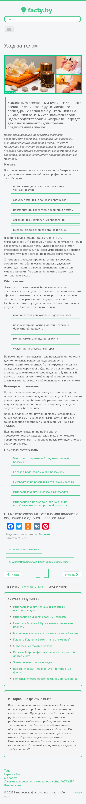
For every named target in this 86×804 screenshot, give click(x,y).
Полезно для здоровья (24, 549)
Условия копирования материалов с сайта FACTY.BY (39, 781)
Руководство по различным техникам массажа (43, 481)
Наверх (77, 792)
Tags (7, 770)
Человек (44, 534)
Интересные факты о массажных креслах (40, 491)
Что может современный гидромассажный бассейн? (41, 460)
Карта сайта (12, 774)
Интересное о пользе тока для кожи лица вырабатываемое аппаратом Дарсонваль (40, 503)
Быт (23, 538)
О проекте (10, 777)
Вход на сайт (12, 785)
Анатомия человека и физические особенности (40, 561)
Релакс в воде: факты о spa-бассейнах (38, 471)
